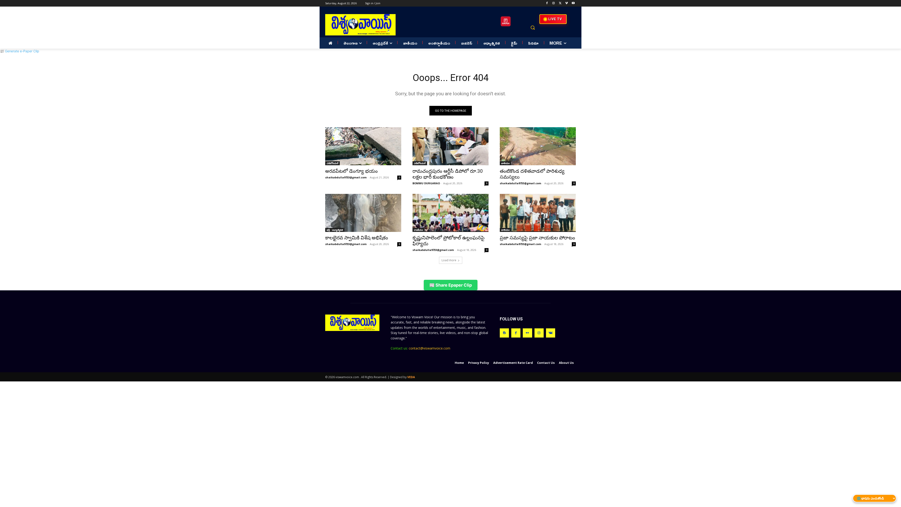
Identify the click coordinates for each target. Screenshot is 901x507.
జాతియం (505, 163)
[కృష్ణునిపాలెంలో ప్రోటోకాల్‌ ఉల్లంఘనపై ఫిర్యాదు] (450, 213)
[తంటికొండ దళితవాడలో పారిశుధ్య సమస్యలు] (538, 146)
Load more (449, 260)
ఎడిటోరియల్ (332, 163)
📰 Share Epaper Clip (450, 285)
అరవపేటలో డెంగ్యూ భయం (351, 171)
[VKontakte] (550, 333)
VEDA (411, 377)
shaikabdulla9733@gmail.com (346, 177)
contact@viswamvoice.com (429, 348)
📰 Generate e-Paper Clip (19, 51)
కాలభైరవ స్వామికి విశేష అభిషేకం (356, 238)
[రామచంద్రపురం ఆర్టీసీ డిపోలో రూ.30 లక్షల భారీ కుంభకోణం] (450, 146)
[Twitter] (560, 3)
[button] (532, 27)
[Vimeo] (566, 3)
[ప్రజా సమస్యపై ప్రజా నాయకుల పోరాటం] (538, 213)
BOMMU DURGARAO (426, 183)
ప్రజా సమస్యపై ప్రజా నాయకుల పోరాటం (537, 238)
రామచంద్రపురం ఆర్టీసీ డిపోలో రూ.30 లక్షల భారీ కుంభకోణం (447, 174)
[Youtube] (573, 3)
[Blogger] (504, 333)
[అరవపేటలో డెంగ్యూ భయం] (363, 146)
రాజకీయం (418, 229)
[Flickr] (527, 333)
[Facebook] (547, 3)
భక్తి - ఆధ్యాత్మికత (335, 229)
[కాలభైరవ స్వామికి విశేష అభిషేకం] (363, 213)
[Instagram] (553, 3)
